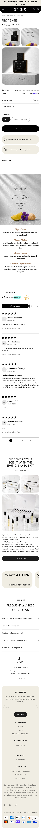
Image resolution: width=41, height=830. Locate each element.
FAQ (20, 749)
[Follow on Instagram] (10, 805)
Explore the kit (20, 558)
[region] (20, 666)
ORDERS (20, 730)
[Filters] (31, 306)
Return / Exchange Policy (20, 771)
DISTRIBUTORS (20, 760)
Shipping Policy (20, 778)
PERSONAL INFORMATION (20, 734)
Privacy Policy (20, 775)
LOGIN (20, 727)
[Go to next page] (34, 440)
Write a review (15, 306)
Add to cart (20, 129)
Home (3, 15)
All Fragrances (11, 15)
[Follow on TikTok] (16, 805)
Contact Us (20, 745)
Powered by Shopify (30, 812)
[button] (6, 25)
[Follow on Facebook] (4, 805)
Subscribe (20, 714)
